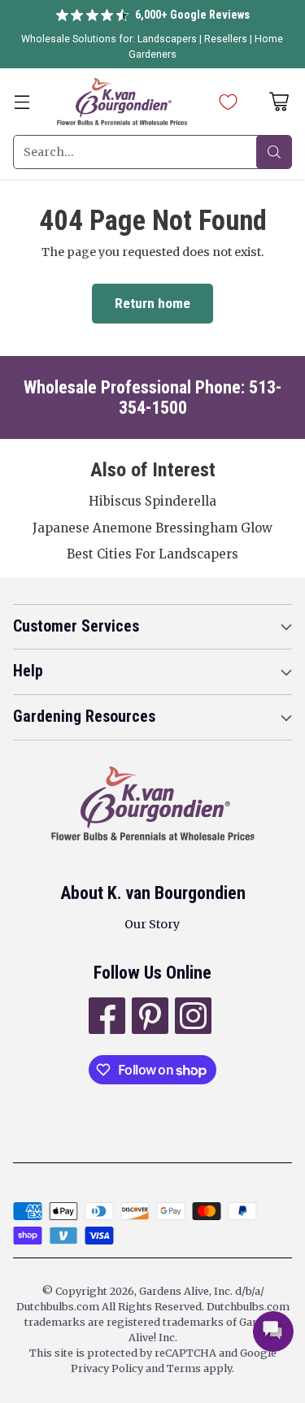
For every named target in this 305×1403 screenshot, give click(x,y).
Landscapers (167, 39)
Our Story (152, 924)
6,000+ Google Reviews (192, 14)
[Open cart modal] (278, 102)
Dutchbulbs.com (57, 1307)
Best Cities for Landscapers (152, 554)
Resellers (227, 39)
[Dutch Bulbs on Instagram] (191, 1018)
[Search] (274, 152)
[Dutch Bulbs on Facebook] (105, 1018)
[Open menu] (21, 102)
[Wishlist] (224, 101)
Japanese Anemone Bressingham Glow (152, 528)
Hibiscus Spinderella (152, 501)
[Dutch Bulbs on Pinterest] (148, 1018)
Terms (185, 1368)
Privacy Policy (107, 1368)
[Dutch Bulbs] (122, 102)
